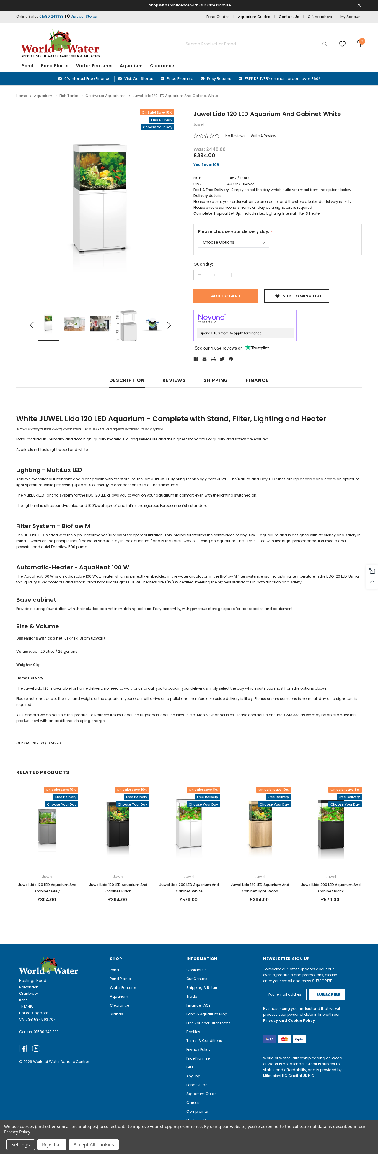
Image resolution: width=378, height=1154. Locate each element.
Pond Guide (196, 1084)
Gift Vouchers (320, 16)
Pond (27, 66)
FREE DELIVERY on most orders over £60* (282, 78)
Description (127, 380)
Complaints (197, 1111)
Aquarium (131, 66)
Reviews (174, 380)
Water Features (94, 66)
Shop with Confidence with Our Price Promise (190, 5)
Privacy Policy (198, 1049)
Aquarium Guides (254, 16)
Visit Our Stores (138, 78)
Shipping (215, 380)
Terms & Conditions (204, 1040)
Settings (21, 1144)
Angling (193, 1076)
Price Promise (179, 78)
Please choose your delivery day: (234, 231)
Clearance (119, 1005)
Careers (193, 1102)
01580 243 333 (46, 1031)
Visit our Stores (84, 16)
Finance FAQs (198, 1005)
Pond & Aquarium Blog (206, 1014)
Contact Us (289, 16)
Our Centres (196, 978)
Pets (189, 1067)
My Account (351, 16)
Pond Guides (217, 16)
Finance (257, 380)
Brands (116, 1014)
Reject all (52, 1144)
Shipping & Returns (203, 987)
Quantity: (203, 264)
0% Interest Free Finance (87, 78)
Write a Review (263, 135)
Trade (191, 996)
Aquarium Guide (201, 1093)
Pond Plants (55, 66)
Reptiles (193, 1031)
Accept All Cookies (94, 1144)
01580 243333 (51, 16)
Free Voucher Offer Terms (208, 1022)
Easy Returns (218, 78)
